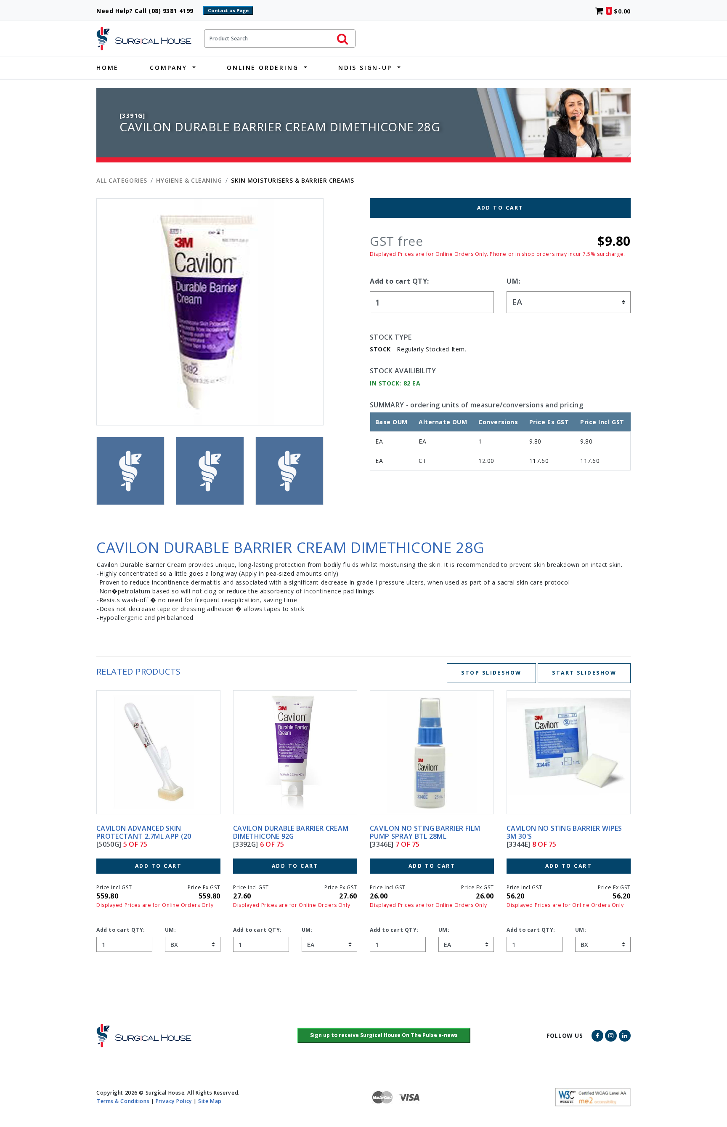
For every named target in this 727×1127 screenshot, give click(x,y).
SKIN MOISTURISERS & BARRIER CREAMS (292, 180)
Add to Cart (500, 207)
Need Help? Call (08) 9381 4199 (148, 11)
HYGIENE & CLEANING (189, 180)
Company (168, 68)
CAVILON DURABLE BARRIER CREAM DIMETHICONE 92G (154, 832)
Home (107, 68)
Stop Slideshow (491, 672)
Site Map (209, 1101)
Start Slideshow (584, 672)
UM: (513, 281)
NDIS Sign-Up (365, 68)
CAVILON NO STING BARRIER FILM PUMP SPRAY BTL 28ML (288, 832)
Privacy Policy (174, 1101)
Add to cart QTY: (399, 281)
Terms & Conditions (122, 1101)
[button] (383, 1036)
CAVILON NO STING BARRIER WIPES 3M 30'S (428, 832)
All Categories (121, 180)
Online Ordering (262, 68)
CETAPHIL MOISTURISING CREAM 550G (560, 832)
